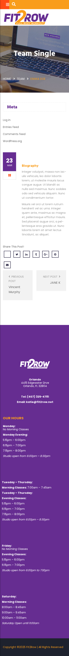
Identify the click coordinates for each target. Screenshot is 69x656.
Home (7, 78)
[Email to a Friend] (7, 264)
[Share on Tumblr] (36, 254)
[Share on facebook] (7, 254)
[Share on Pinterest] (55, 254)
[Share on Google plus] (45, 254)
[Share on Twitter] (16, 254)
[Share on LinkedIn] (26, 254)
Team (21, 78)
